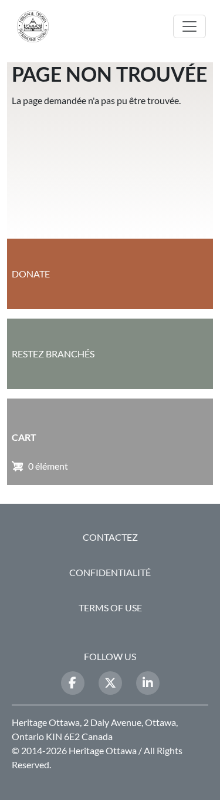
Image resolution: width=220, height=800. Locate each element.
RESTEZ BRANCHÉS (53, 353)
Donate (31, 273)
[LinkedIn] (148, 683)
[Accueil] (37, 26)
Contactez (110, 537)
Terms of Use (110, 607)
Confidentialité (110, 572)
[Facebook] (72, 683)
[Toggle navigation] (189, 26)
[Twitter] (110, 683)
